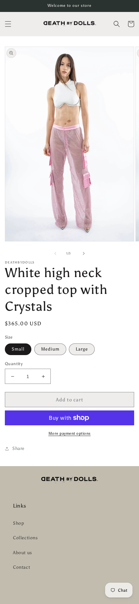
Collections (25, 538)
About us (22, 552)
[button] (8, 24)
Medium (50, 349)
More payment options (69, 433)
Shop (18, 523)
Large (82, 349)
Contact (21, 567)
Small (18, 349)
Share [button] (18, 448)
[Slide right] (84, 253)
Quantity (14, 363)
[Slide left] (55, 253)
